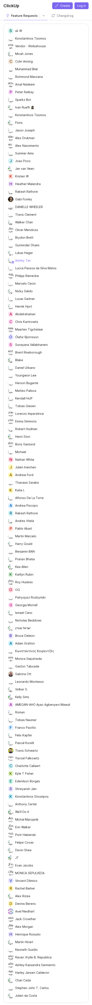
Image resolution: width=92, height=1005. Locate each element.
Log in (81, 5)
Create (65, 5)
